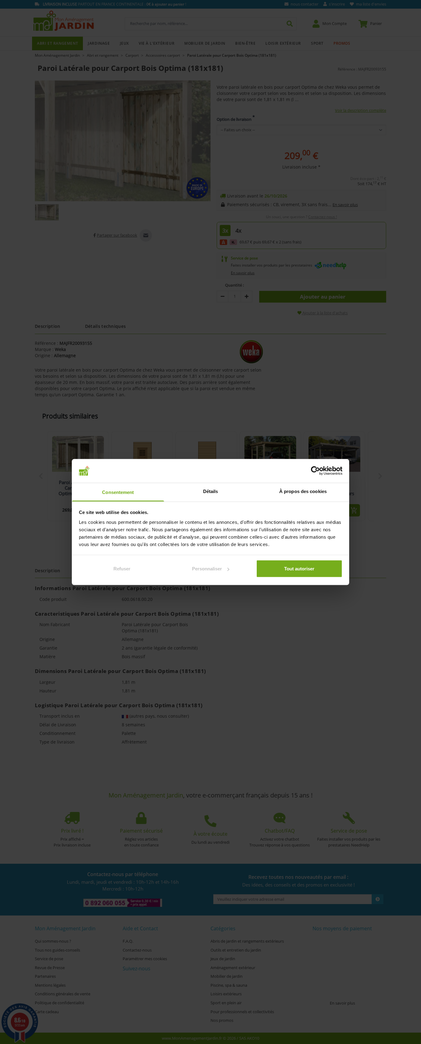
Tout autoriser (299, 568)
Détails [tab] (210, 491)
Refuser (121, 568)
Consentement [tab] (118, 492)
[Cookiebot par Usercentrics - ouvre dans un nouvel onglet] (315, 470)
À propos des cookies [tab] (303, 491)
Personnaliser (207, 568)
